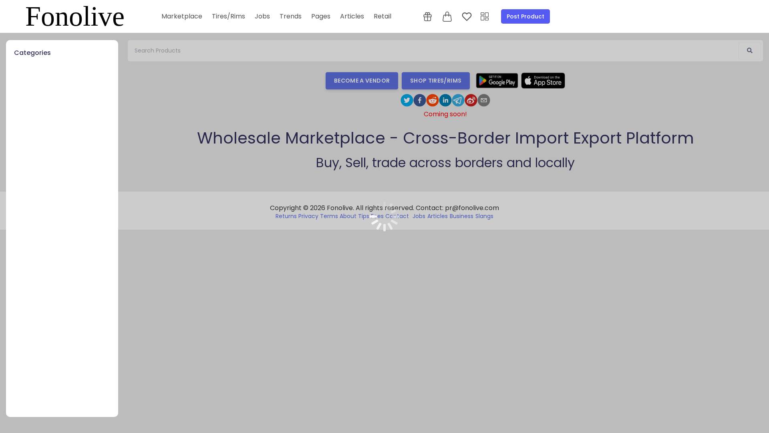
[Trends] (485, 16)
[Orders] (427, 16)
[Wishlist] (467, 16)
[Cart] (447, 16)
